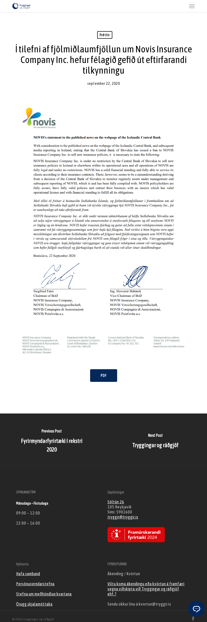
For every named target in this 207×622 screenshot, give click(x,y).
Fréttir (105, 35)
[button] (192, 6)
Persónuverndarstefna (35, 584)
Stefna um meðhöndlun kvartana (44, 594)
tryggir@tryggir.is (123, 517)
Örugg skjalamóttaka (34, 604)
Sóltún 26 (116, 502)
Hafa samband (28, 573)
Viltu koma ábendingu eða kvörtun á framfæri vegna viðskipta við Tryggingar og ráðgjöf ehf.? (146, 589)
